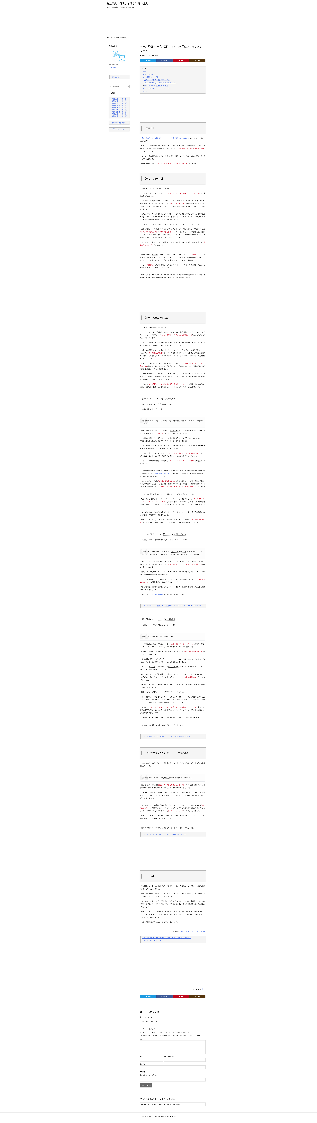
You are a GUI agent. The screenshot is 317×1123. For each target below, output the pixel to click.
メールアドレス (169, 1056)
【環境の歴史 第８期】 (119, 114)
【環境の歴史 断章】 (119, 123)
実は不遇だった (156, 85)
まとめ (145, 91)
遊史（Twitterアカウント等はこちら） (193, 931)
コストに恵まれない (160, 83)
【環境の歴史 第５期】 (119, 107)
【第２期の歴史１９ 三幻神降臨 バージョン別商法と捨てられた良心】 (166, 736)
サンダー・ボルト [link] (186, 644)
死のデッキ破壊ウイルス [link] (167, 83)
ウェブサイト (144, 1064)
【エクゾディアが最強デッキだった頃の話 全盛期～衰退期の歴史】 (165, 834)
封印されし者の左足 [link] (154, 828)
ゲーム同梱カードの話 (150, 77)
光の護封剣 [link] (161, 674)
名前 (141, 1056)
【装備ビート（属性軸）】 (162, 473)
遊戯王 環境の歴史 (121, 38)
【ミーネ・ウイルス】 (156, 594)
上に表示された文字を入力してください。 (152, 1075)
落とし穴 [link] (144, 662)
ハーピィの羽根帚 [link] (162, 85)
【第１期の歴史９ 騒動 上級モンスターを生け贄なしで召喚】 (166, 938)
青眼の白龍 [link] (172, 366)
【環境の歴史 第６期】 (119, 110)
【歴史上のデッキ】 (119, 129)
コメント (142, 1039)
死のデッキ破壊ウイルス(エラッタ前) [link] (161, 540)
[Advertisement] (158, 23)
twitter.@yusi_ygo (114, 67)
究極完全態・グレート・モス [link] (173, 763)
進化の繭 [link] (145, 777)
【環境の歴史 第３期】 (119, 103)
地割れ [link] (176, 265)
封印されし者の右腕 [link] (158, 818)
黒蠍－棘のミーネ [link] (163, 606)
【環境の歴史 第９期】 (119, 116)
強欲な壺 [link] (178, 138)
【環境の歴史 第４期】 (119, 105)
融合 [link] (142, 785)
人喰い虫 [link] (183, 366)
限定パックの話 (148, 74)
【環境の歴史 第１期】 (119, 99)
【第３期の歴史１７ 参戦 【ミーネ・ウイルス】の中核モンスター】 (172, 606)
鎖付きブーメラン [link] (164, 80)
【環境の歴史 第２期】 (119, 101)
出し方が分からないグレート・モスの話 (156, 88)
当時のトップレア (157, 80)
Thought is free (168, 1119)
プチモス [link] (166, 777)
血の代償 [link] (158, 938)
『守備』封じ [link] (187, 265)
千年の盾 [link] (155, 254)
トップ (110, 38)
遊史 (203, 989)
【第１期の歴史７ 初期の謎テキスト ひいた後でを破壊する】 (165, 138)
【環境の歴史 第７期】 (119, 112)
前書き (145, 71)
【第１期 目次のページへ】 (151, 941)
